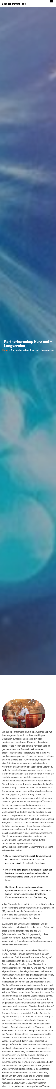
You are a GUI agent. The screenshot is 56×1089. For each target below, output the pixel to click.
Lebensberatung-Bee (14, 3)
